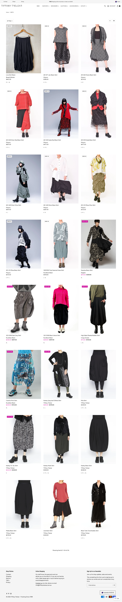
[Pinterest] (8, 594)
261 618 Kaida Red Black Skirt (52, 140)
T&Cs (7, 580)
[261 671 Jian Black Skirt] (60, 48)
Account (112, 6)
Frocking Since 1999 (27, 597)
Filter (9, 21)
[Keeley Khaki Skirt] (60, 439)
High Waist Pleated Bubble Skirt (90, 335)
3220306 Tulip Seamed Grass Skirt (53, 270)
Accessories (74, 6)
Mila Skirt (84, 400)
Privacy (8, 582)
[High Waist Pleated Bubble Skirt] (98, 309)
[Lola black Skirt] (60, 504)
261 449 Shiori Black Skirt (51, 205)
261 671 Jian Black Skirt (50, 75)
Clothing (64, 6)
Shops (14, 1)
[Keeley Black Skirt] (98, 439)
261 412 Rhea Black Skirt (13, 270)
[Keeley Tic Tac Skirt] (23, 439)
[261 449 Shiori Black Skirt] (60, 179)
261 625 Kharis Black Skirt (88, 75)
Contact (5, 1)
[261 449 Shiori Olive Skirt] (23, 179)
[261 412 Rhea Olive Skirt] (98, 179)
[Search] (105, 6)
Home (7, 12)
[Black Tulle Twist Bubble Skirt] (98, 504)
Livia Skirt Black (10, 75)
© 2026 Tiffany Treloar (12, 597)
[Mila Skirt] (98, 374)
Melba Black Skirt (11, 531)
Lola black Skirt (47, 531)
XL (9, 82)
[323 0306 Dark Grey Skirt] (23, 309)
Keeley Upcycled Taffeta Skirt (52, 400)
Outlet (83, 6)
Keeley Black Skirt (86, 465)
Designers (54, 6)
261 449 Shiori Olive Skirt (13, 205)
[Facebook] (6, 594)
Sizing (22, 1)
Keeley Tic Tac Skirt (12, 465)
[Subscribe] (114, 585)
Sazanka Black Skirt (87, 270)
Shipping (8, 576)
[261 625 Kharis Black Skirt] (98, 48)
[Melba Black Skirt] (23, 504)
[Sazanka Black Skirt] (98, 244)
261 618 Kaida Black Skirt (88, 140)
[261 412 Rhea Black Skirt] (23, 244)
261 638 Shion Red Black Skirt (15, 140)
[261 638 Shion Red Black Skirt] (23, 113)
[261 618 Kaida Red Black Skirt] (60, 113)
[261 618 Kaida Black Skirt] (98, 113)
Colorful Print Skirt (11, 400)
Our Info (45, 6)
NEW (38, 6)
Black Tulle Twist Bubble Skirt (90, 531)
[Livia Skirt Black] (23, 48)
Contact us (39, 583)
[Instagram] (10, 594)
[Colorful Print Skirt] (23, 374)
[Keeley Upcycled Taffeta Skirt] (60, 374)
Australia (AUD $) (108, 592)
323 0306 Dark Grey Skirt (13, 335)
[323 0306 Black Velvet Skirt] (60, 309)
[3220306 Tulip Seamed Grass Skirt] (60, 244)
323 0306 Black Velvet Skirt (51, 335)
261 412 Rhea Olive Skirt (88, 205)
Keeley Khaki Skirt (48, 465)
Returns (8, 578)
